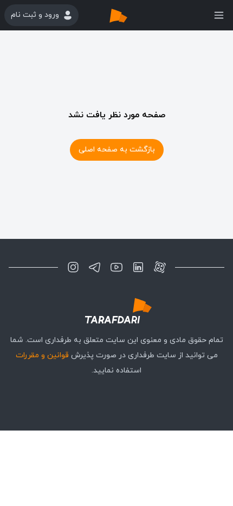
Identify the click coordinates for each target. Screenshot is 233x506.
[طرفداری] (129, 15)
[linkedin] (138, 267)
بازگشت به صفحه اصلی (117, 149)
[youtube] (116, 267)
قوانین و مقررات (42, 355)
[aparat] (159, 267)
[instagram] (73, 267)
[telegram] (94, 267)
